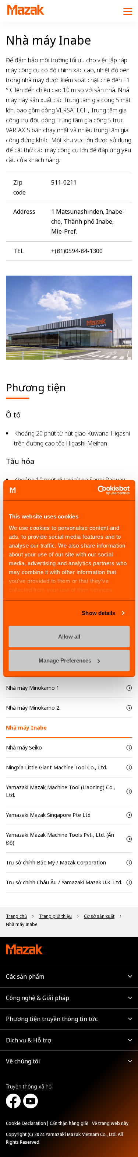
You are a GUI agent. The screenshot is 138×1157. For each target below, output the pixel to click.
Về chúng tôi (23, 1061)
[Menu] (127, 11)
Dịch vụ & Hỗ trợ (28, 1040)
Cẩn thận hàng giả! (69, 1123)
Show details (98, 613)
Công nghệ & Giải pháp (37, 998)
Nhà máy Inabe (26, 727)
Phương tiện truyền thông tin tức (52, 1019)
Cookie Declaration (26, 1123)
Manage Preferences (65, 660)
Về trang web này (110, 1123)
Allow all (69, 636)
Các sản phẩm (25, 976)
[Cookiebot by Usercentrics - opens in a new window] (98, 490)
